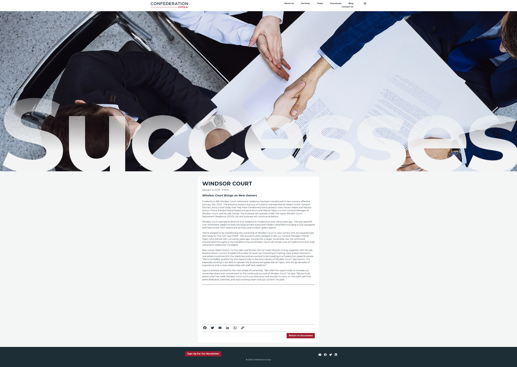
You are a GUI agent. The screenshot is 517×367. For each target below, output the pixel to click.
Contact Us (347, 7)
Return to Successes (301, 335)
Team (320, 3)
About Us (289, 3)
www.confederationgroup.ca (282, 299)
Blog (351, 3)
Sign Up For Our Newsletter (203, 353)
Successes (336, 3)
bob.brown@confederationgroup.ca (230, 319)
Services (305, 3)
